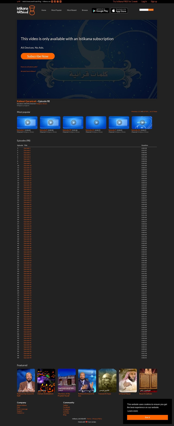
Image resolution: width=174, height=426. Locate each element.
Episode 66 (27, 286)
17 (152, 111)
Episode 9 (112, 130)
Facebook (66, 407)
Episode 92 (27, 343)
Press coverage (22, 409)
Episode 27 (27, 202)
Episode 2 (27, 150)
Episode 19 (27, 185)
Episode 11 (27, 168)
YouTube (66, 413)
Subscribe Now (37, 56)
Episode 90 (27, 338)
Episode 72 (27, 299)
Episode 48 (27, 248)
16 (150, 111)
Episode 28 (27, 204)
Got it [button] (147, 417)
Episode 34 (27, 217)
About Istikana (21, 405)
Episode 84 (27, 325)
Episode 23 (90, 130)
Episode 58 (27, 269)
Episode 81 (27, 319)
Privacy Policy (97, 419)
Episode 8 (44, 130)
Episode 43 (27, 237)
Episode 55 (27, 263)
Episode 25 (27, 198)
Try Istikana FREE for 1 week (125, 1)
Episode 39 (67, 130)
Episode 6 (27, 157)
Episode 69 (27, 293)
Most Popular (56, 10)
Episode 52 (27, 256)
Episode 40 (27, 230)
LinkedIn (66, 411)
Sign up (154, 1)
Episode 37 (27, 224)
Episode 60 (27, 273)
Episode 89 (27, 336)
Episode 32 (27, 213)
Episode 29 (27, 206)
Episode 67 (27, 289)
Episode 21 (27, 189)
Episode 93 (27, 345)
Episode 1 (27, 148)
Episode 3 (21, 130)
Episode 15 (27, 176)
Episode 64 (27, 282)
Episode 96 (27, 351)
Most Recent (72, 10)
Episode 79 (27, 314)
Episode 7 (27, 159)
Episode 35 (27, 219)
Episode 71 (27, 297)
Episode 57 (27, 267)
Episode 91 (27, 340)
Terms (89, 419)
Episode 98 (27, 356)
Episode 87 (27, 332)
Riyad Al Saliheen (145, 394)
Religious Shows (41, 104)
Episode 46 (27, 243)
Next (155, 111)
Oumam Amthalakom (45, 394)
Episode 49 (27, 250)
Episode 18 (27, 183)
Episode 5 (27, 155)
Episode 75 (27, 306)
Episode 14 (27, 174)
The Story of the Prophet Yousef (64, 395)
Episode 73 (27, 302)
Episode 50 (27, 252)
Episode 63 (27, 280)
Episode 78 (27, 312)
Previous (135, 111)
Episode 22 (27, 191)
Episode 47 (27, 245)
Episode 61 (27, 276)
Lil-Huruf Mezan (125, 394)
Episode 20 (27, 187)
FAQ (18, 407)
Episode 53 (27, 258)
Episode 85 (27, 327)
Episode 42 (27, 235)
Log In (144, 1)
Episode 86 (27, 330)
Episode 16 (27, 178)
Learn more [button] (133, 411)
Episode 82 (27, 321)
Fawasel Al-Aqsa (105, 394)
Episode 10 (27, 165)
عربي (18, 1)
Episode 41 (27, 232)
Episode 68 (27, 291)
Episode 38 (27, 226)
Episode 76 (27, 308)
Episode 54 (27, 260)
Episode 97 (27, 353)
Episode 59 (27, 271)
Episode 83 (27, 323)
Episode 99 (27, 358)
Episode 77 (27, 310)
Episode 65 (27, 284)
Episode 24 (27, 196)
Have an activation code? (29, 67)
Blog (64, 415)
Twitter (65, 405)
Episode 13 (27, 172)
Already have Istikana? (28, 71)
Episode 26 (27, 200)
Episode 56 (27, 265)
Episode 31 (27, 211)
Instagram (66, 409)
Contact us (20, 413)
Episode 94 (27, 347)
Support (19, 411)
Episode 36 (136, 130)
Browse (85, 10)
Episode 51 (27, 254)
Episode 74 (27, 304)
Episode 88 (27, 334)
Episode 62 (27, 278)
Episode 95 (27, 349)
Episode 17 (27, 181)
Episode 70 (27, 295)
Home (44, 10)
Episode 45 (27, 241)
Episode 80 (27, 317)
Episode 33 (27, 215)
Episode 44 (27, 239)
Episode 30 (27, 209)
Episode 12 (27, 170)
